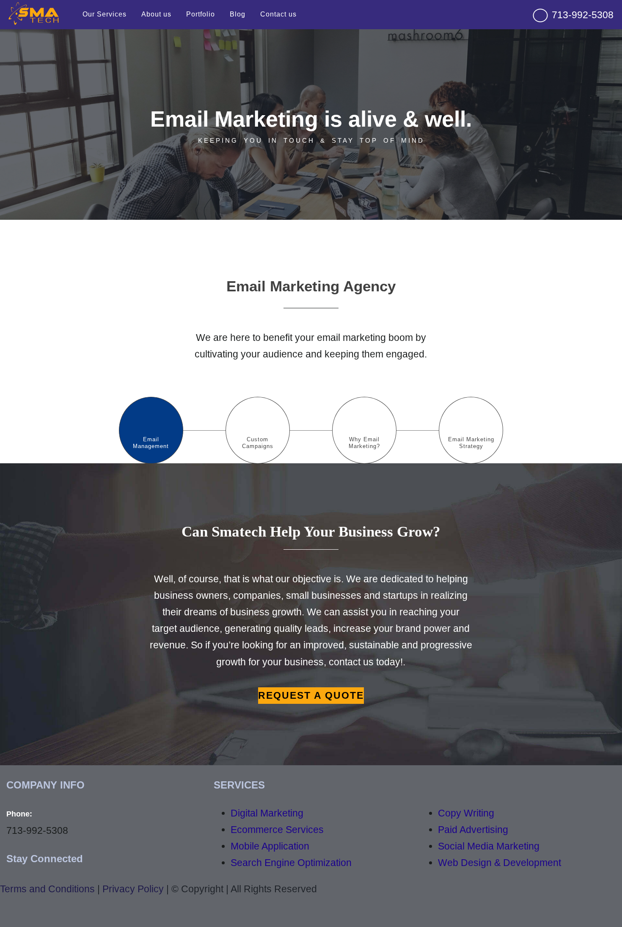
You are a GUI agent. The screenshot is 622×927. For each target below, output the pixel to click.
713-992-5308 (581, 14)
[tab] (151, 430)
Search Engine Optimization (291, 862)
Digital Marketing (267, 813)
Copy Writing (466, 813)
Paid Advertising (473, 829)
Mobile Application (270, 846)
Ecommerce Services (277, 829)
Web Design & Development (499, 862)
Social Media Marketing (488, 846)
